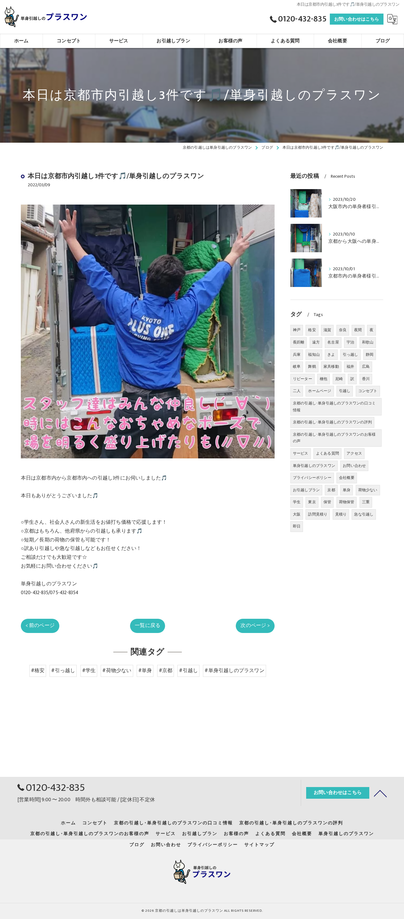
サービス (300, 453)
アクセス (354, 453)
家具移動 (331, 366)
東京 (312, 502)
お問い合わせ (354, 465)
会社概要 (346, 477)
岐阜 (296, 366)
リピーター (302, 379)
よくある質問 (327, 453)
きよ (331, 354)
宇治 (350, 342)
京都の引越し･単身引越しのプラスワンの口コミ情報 (334, 406)
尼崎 (339, 379)
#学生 (89, 670)
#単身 (145, 670)
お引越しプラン (306, 490)
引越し (345, 391)
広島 (366, 366)
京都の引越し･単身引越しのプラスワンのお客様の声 (334, 438)
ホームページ (319, 391)
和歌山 (368, 342)
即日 (296, 526)
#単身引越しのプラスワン (234, 670)
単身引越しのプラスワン (314, 465)
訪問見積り (317, 514)
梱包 (323, 379)
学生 (296, 502)
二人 (296, 391)
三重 (366, 502)
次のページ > (255, 625)
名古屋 (333, 342)
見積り (341, 514)
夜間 (358, 330)
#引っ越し (63, 670)
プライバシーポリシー (312, 477)
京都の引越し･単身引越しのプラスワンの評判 (332, 422)
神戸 (296, 330)
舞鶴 (312, 366)
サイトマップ (259, 844)
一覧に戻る (147, 625)
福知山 (314, 354)
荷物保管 (346, 502)
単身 (346, 490)
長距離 (299, 342)
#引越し (188, 670)
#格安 (38, 670)
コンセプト (367, 391)
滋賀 (327, 330)
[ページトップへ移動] (380, 793)
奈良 (343, 330)
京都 (331, 490)
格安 (312, 330)
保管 (327, 502)
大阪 (296, 514)
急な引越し (363, 514)
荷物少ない (367, 490)
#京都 (166, 670)
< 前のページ (40, 625)
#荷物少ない (116, 670)
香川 (366, 379)
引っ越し (350, 354)
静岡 (369, 354)
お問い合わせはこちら (356, 19)
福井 (350, 366)
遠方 (316, 342)
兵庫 (296, 354)
